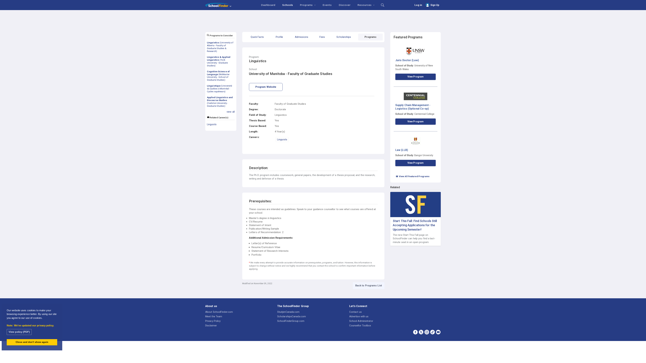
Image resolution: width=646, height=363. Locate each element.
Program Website (265, 86)
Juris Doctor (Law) (407, 60)
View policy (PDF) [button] (19, 331)
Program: (254, 57)
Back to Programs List (368, 285)
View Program (415, 76)
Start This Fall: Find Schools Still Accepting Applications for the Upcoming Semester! (415, 225)
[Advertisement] (323, 19)
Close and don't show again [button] (32, 342)
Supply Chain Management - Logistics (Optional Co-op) (412, 107)
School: (253, 69)
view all (231, 111)
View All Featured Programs (413, 176)
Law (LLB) (401, 150)
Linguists (212, 124)
